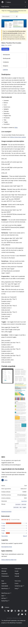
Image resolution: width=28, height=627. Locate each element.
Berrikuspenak (6, 58)
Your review (4, 536)
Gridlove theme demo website (18, 137)
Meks (2, 45)
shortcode (24, 504)
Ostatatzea (4, 573)
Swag (17, 588)
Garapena (5, 66)
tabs (21, 507)
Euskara (7, 607)
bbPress (4, 598)
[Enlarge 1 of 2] (11, 370)
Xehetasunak (6, 54)
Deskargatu (5, 49)
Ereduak (17, 576)
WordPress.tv (5, 588)
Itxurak (16, 571)
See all (25, 536)
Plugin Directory (5, 6)
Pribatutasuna (5, 576)
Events (16, 583)
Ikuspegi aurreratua (6, 511)
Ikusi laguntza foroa (6, 546)
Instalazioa (6, 62)
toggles (24, 507)
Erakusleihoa (18, 568)
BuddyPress (5, 600)
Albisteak (3, 571)
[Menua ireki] (25, 2)
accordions (18, 504)
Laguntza (5, 69)
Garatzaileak (4, 586)
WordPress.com (6, 593)
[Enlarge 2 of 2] (24, 370)
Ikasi (2, 581)
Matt (3, 595)
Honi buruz (4, 568)
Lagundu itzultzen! (14, 11)
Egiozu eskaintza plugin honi (8, 559)
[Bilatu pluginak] (16, 16)
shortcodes (16, 507)
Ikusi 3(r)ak (24, 501)
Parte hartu (18, 581)
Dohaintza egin (19, 586)
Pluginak (17, 573)
